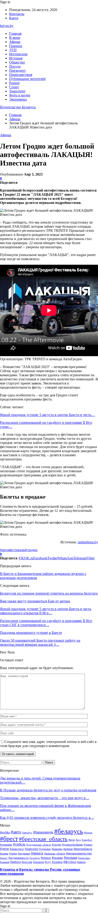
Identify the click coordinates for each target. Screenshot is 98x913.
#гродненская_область (38, 844)
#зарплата (31, 849)
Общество (17, 62)
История (15, 58)
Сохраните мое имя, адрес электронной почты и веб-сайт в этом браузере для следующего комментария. (48, 744)
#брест (9, 838)
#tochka (5, 832)
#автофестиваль (12, 550)
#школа (81, 862)
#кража (4, 853)
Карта (13, 18)
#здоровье (45, 849)
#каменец (57, 849)
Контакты (16, 14)
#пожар (57, 858)
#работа (15, 862)
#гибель (19, 844)
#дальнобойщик (72, 844)
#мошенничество (79, 853)
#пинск (46, 858)
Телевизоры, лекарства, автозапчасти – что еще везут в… (44, 798)
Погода (15, 66)
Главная (15, 33)
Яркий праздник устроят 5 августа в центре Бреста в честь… (47, 415)
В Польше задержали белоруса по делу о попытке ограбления (48, 790)
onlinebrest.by (88, 542)
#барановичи (43, 832)
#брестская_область (43, 839)
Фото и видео (19, 95)
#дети (4, 849)
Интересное (18, 54)
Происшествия (20, 75)
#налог (4, 858)
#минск (37, 853)
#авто (16, 832)
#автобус (27, 832)
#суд (48, 862)
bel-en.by (6, 26)
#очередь (35, 858)
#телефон (57, 862)
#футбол (69, 862)
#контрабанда (83, 849)
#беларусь (68, 831)
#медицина (24, 853)
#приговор (84, 858)
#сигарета (38, 862)
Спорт (14, 87)
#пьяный (4, 862)
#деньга (88, 844)
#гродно (31, 550)
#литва (13, 853)
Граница (15, 46)
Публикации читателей (27, 79)
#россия (27, 862)
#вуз (78, 840)
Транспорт (17, 91)
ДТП (13, 50)
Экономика (18, 99)
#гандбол (87, 840)
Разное (14, 83)
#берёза (88, 832)
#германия (6, 844)
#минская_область (54, 853)
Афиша (14, 42)
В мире (14, 38)
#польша (70, 858)
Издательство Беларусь (18, 107)
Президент (17, 70)
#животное (17, 849)
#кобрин (68, 849)
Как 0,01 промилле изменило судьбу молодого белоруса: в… (47, 818)
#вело (71, 839)
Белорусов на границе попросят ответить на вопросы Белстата (49, 593)
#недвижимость (18, 858)
